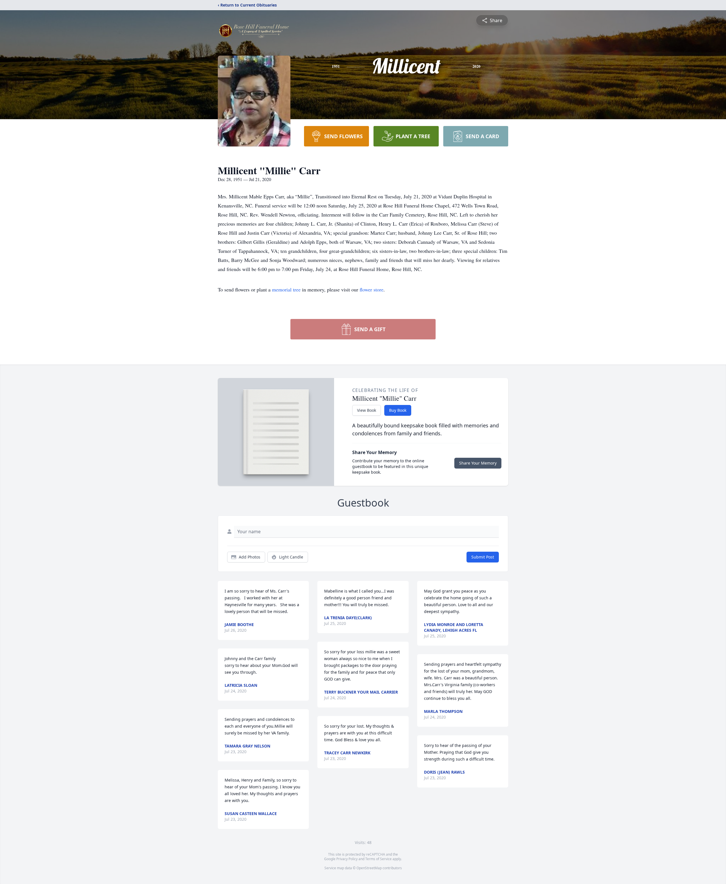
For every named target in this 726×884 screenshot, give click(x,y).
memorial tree (286, 289)
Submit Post (482, 557)
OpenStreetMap (369, 868)
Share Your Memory (478, 463)
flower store (371, 289)
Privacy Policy (347, 858)
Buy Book (397, 410)
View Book (366, 410)
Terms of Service (378, 858)
